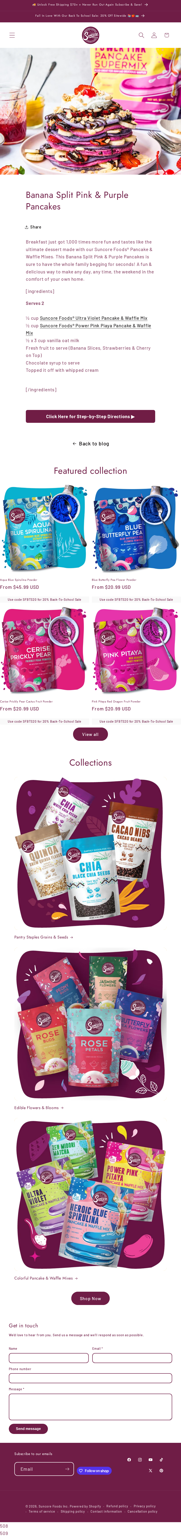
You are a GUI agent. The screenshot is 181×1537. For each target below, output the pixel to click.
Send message (28, 1429)
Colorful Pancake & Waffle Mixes (43, 1278)
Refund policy (117, 1506)
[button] (12, 35)
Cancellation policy (143, 1511)
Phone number (20, 1369)
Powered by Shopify (85, 1506)
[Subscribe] (67, 1469)
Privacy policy (145, 1506)
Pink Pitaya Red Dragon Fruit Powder (116, 702)
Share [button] (35, 226)
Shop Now (90, 1298)
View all (90, 734)
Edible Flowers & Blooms (36, 1107)
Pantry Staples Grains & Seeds (41, 937)
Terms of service (42, 1511)
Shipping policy (73, 1511)
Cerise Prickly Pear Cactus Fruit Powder (26, 702)
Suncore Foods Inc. (54, 1506)
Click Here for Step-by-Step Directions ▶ (90, 416)
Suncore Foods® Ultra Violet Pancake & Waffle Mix (93, 318)
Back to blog (94, 443)
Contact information (106, 1511)
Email (97, 1348)
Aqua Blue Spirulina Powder (18, 580)
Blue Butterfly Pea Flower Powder (114, 580)
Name (13, 1348)
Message (17, 1389)
